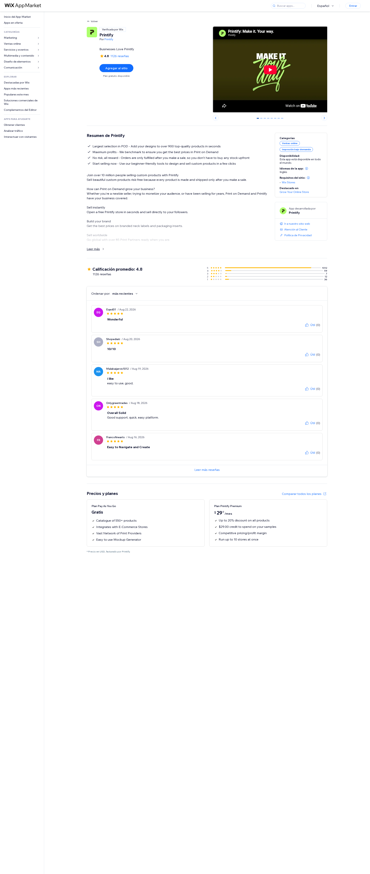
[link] (22, 17)
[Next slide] (324, 118)
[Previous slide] (216, 118)
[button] (306, 168)
